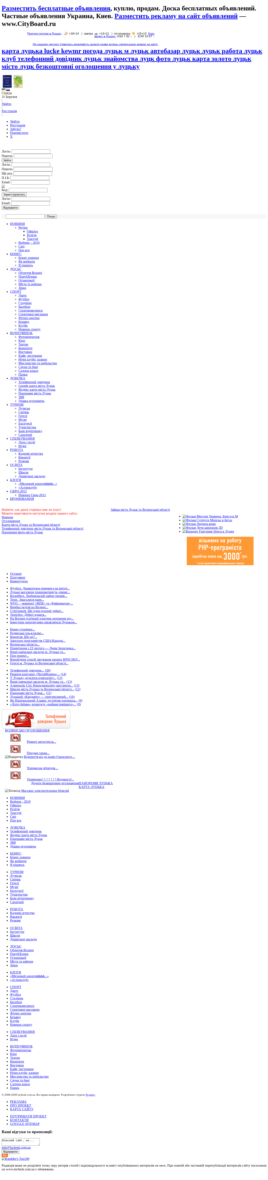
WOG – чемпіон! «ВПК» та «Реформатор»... (41, 603)
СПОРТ (15, 291)
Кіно (21, 340)
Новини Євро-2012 (32, 495)
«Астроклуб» (27, 487)
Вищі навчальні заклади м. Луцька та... (38, 652)
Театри (23, 344)
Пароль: (8, 156)
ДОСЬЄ (15, 269)
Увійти (6, 104)
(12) (77, 689)
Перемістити (19, 133)
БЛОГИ (15, 480)
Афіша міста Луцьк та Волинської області (140, 509)
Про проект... (19, 655)
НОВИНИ (17, 224)
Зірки (22, 288)
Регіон (23, 227)
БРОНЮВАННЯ (22, 499)
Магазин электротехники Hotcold (45, 790)
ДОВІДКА (17, 378)
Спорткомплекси (30, 310)
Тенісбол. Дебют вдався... (28, 614)
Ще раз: (7, 173)
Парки (23, 374)
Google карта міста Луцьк (36, 386)
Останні (16, 573)
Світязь (23, 412)
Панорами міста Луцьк (34, 393)
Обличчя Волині (30, 273)
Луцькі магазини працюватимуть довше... (40, 592)
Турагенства (27, 427)
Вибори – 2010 (29, 242)
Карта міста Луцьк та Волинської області (31, 524)
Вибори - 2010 (20, 801)
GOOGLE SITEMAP (25, 1124)
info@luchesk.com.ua (16, 1147)
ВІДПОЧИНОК (21, 333)
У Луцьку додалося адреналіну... (33, 678)
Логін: (7, 151)
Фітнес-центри (29, 318)
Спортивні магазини (33, 314)
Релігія (31, 235)
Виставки (25, 352)
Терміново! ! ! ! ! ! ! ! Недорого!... (50, 779)
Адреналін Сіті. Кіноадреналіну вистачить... (41, 685)
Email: (6, 182)
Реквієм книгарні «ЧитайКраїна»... (35, 674)
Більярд (23, 322)
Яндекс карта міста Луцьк (36, 389)
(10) (72, 696)
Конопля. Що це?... (23, 637)
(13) (59, 678)
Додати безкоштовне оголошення (55, 783)
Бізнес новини (28, 257)
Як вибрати (26, 261)
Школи (23, 472)
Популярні (17, 577)
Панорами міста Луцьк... (27, 693)
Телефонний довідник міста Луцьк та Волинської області (42, 528)
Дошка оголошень (31, 401)
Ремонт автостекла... (41, 741)
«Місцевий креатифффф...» (37, 483)
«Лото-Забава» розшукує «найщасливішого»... (43, 704)
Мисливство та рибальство (37, 363)
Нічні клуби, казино (32, 359)
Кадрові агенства (30, 453)
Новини (7, 517)
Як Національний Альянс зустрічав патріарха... (44, 700)
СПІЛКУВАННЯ (22, 438)
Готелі (22, 416)
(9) (80, 700)
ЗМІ (21, 397)
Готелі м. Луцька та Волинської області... (39, 663)
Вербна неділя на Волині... (29, 607)
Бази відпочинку (30, 431)
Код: (5, 190)
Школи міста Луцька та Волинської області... (42, 689)
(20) (47, 670)
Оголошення (11, 521)
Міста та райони (30, 284)
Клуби (23, 325)
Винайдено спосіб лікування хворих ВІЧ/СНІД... (45, 659)
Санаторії (25, 435)
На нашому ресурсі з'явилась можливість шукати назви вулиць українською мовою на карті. (95, 44)
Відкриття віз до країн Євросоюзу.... (49, 757)
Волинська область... (25, 644)
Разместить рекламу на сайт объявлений (176, 16)
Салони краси (28, 370)
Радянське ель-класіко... (27, 633)
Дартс (22, 295)
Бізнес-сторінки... (22, 629)
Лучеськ (24, 408)
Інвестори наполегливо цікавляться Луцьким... (43, 622)
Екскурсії (25, 423)
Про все (24, 250)
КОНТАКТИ (19, 1120)
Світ (21, 246)
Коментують (19, 581)
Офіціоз (32, 231)
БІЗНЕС (16, 254)
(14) (63, 674)
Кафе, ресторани (30, 355)
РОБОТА (16, 450)
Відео (22, 446)
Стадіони (25, 303)
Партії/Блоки (27, 276)
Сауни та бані (28, 367)
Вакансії (24, 457)
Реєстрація (9, 111)
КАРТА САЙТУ (22, 1109)
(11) (48, 693)
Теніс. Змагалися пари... (27, 599)
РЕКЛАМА (18, 1101)
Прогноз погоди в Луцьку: (44, 33)
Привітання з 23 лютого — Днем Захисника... (43, 648)
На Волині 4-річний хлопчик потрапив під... (42, 618)
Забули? (15, 129)
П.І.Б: (6, 178)
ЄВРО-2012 (18, 491)
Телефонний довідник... (27, 670)
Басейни (24, 306)
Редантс (90, 1094)
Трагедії (32, 239)
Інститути (25, 468)
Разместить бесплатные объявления (56, 8)
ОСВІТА (16, 465)
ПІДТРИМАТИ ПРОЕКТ (28, 1116)
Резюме (23, 461)
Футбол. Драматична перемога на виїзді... (40, 588)
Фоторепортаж (29, 337)
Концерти (25, 348)
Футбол (23, 299)
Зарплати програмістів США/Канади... (37, 640)
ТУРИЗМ (16, 404)
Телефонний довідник (34, 382)
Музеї (22, 419)
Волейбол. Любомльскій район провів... (38, 596)
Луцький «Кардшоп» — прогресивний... (39, 696)
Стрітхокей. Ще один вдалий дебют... (36, 611)
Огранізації (26, 280)
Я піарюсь (25, 265)
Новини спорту (29, 329)
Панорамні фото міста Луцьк (22, 532)
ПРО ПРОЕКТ (20, 1105)
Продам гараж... (38, 753)
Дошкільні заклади (31, 476)
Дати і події (26, 442)
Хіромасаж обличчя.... (42, 768)
